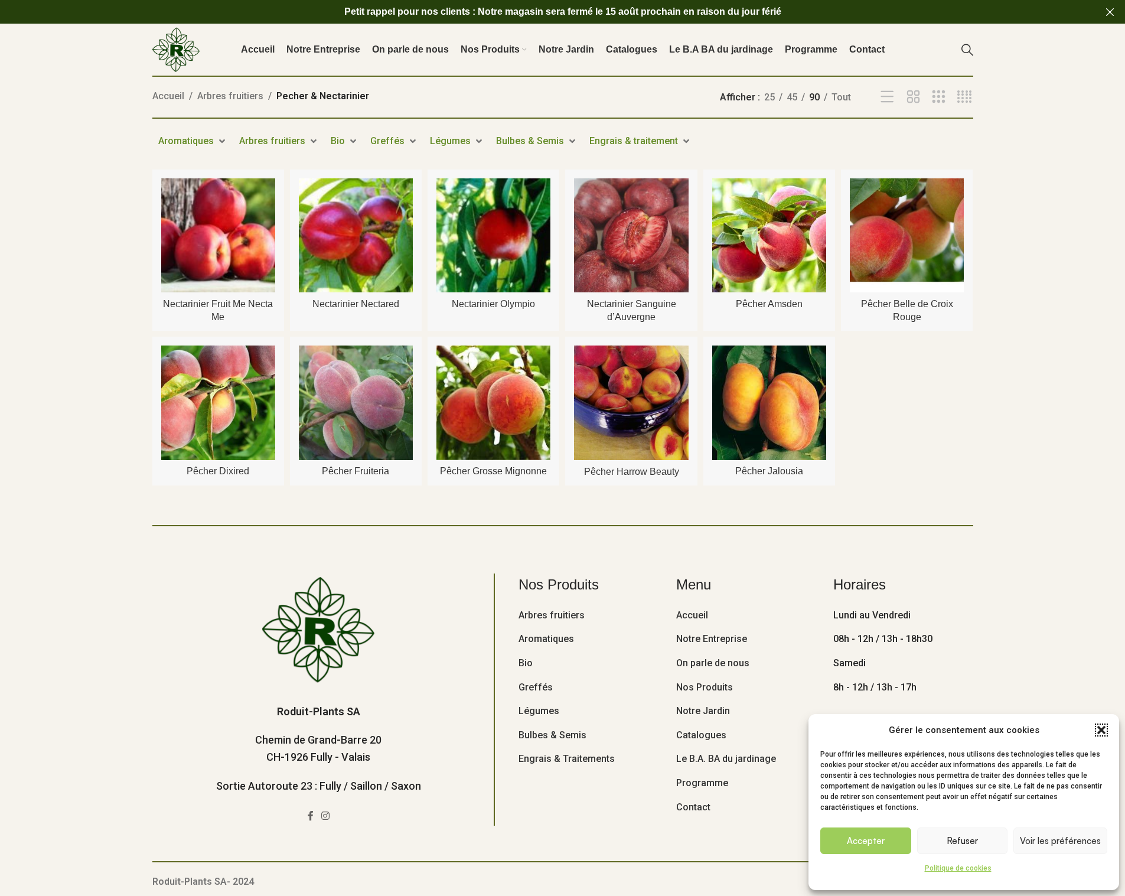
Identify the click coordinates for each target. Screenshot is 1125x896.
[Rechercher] (967, 49)
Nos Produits (704, 687)
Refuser (962, 840)
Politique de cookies (958, 868)
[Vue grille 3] (938, 97)
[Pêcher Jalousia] (769, 403)
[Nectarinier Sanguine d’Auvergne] (631, 235)
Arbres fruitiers (230, 96)
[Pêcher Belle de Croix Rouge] (907, 235)
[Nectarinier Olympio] (493, 235)
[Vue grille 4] (964, 97)
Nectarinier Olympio (493, 304)
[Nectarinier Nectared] (356, 235)
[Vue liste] (887, 97)
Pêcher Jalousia (769, 471)
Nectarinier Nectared (355, 304)
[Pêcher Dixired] (218, 403)
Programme (702, 783)
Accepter (866, 840)
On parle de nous (712, 663)
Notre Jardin (703, 710)
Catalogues (701, 735)
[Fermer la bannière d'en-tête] (1110, 12)
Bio (526, 663)
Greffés (536, 687)
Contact (693, 807)
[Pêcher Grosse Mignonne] (493, 403)
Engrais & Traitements (567, 758)
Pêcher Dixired (218, 471)
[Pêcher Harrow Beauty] (631, 403)
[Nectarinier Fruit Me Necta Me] (218, 235)
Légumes (539, 710)
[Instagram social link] (326, 816)
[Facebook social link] (311, 816)
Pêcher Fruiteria (355, 471)
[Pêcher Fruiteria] (356, 403)
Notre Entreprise (711, 638)
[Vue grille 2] (913, 97)
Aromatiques (546, 638)
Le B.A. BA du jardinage (726, 758)
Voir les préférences (1060, 840)
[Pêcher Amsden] (769, 235)
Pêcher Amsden (769, 304)
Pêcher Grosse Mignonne (493, 471)
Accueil (168, 96)
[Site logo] (176, 48)
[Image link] (318, 628)
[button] (1101, 730)
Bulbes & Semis (552, 735)
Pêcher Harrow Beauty (631, 472)
